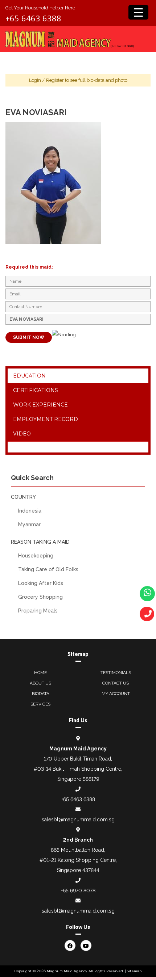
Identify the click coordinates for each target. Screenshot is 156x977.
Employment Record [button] (45, 419)
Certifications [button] (35, 390)
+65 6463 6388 (33, 18)
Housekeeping (35, 556)
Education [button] (29, 375)
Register (55, 80)
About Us (40, 683)
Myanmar (29, 524)
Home (40, 672)
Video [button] (22, 433)
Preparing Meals (38, 611)
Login (35, 80)
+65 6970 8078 (78, 890)
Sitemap (134, 971)
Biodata (40, 693)
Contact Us (115, 683)
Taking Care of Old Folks (48, 569)
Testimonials (115, 672)
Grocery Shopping (40, 597)
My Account (116, 693)
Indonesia (29, 511)
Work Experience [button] (40, 404)
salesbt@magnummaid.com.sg (78, 819)
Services (40, 704)
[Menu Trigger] (138, 12)
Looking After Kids (40, 583)
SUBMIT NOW (28, 337)
